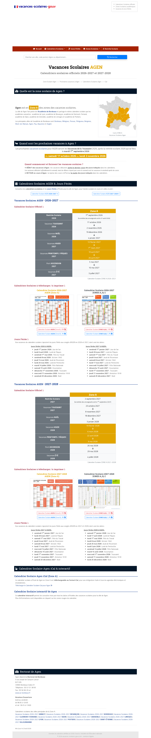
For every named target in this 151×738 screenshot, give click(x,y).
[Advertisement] (75, 29)
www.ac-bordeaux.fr (22, 692)
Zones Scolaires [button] (92, 48)
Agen (31, 124)
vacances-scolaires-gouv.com (72, 736)
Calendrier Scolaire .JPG (98, 334)
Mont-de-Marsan (21, 124)
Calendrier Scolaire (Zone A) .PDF (51, 329)
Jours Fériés (75, 48)
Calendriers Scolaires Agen (92, 81)
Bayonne (41, 124)
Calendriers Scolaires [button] (55, 48)
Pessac (72, 121)
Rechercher (113, 57)
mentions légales (88, 736)
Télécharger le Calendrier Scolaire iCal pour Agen (33, 585)
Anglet (49, 124)
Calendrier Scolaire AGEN (44, 194)
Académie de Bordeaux (47, 111)
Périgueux (79, 121)
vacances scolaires (38, 148)
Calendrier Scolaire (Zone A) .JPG (51, 334)
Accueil (38, 48)
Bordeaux (57, 121)
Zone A (34, 108)
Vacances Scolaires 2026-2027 (30, 714)
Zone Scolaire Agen (49, 81)
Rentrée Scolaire (111, 48)
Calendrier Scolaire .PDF (98, 329)
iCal (106, 81)
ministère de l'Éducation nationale (91, 733)
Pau (35, 124)
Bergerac (87, 121)
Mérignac (65, 121)
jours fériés (51, 189)
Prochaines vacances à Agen (69, 81)
